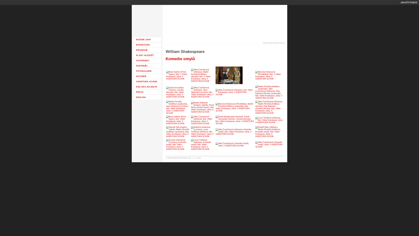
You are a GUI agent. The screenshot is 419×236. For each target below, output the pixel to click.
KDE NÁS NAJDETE (146, 87)
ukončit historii (409, 2)
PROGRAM (141, 50)
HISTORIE (141, 76)
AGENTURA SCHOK (146, 81)
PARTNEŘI (141, 66)
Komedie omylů (180, 59)
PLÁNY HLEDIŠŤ (145, 55)
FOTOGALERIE (144, 71)
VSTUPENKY (143, 60)
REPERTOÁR (143, 45)
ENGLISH (141, 97)
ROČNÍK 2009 (143, 40)
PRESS (140, 92)
